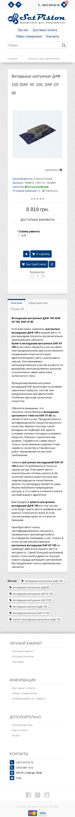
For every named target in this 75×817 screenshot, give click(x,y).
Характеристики (38, 302)
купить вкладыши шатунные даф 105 (36, 619)
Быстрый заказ (36, 264)
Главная (12, 58)
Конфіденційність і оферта (29, 698)
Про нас (23, 30)
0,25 (23, 235)
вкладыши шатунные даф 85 (31, 587)
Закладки (18, 661)
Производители (22, 725)
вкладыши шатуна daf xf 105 (31, 613)
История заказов (23, 656)
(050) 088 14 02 (24, 767)
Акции (16, 735)
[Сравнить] (52, 264)
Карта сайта (20, 730)
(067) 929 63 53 (51, 5)
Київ (19, 778)
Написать (52, 190)
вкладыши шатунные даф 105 (44, 581)
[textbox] (38, 45)
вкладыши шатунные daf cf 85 (32, 600)
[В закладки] (26, 254)
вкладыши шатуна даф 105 (30, 606)
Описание (16, 302)
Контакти (52, 36)
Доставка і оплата (45, 30)
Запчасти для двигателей (43, 58)
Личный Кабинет (23, 651)
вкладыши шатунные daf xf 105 (33, 593)
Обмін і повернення (29, 36)
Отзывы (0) (17, 308)
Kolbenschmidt (43, 178)
